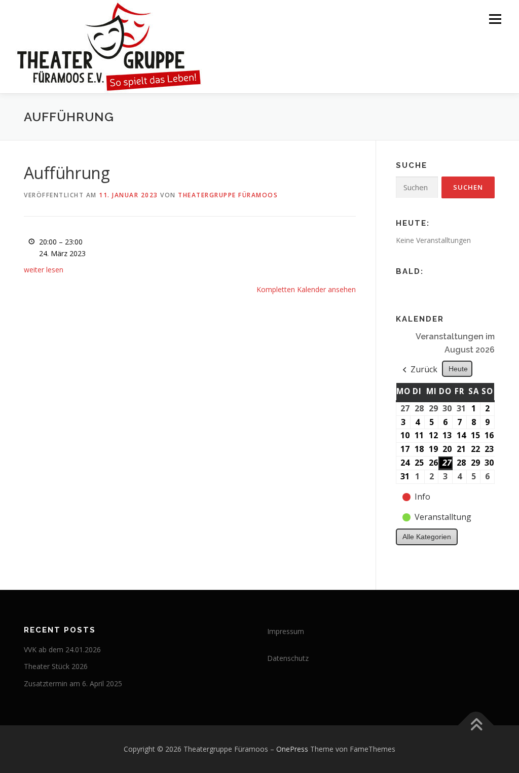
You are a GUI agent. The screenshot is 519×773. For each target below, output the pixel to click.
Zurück (424, 369)
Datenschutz (288, 658)
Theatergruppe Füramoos (228, 195)
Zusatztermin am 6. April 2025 (73, 683)
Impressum (285, 631)
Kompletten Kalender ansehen (306, 289)
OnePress (292, 749)
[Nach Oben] (476, 726)
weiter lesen (43, 269)
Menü (495, 19)
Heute (458, 369)
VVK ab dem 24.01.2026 (62, 649)
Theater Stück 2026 (56, 666)
